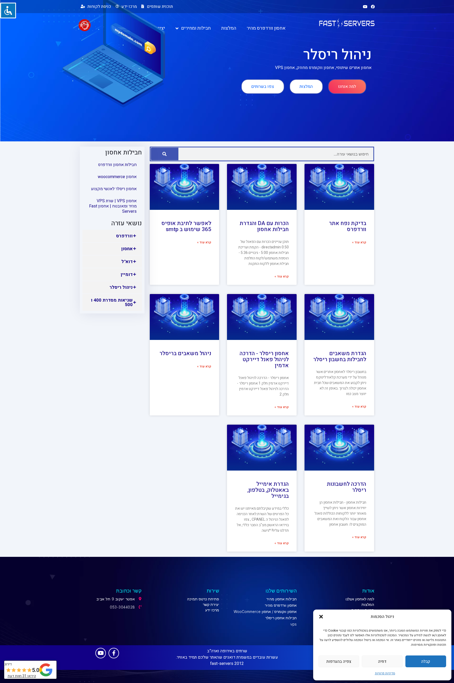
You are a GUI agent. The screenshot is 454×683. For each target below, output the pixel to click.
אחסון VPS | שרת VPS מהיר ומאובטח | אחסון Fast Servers (113, 206)
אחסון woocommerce (117, 177)
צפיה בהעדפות (338, 661)
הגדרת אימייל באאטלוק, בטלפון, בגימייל (268, 490)
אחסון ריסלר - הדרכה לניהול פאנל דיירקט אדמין (264, 359)
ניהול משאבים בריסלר (185, 353)
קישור (107, 664)
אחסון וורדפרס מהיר (266, 28)
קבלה (425, 661)
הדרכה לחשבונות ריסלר (346, 487)
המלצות (228, 28)
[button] (321, 616)
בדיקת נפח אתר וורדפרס (347, 226)
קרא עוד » (359, 242)
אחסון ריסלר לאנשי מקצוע (114, 189)
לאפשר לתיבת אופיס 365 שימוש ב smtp (186, 226)
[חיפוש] (164, 154)
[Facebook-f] (114, 653)
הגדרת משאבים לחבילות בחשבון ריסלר (339, 356)
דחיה (382, 661)
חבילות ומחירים (196, 28)
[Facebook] (373, 6)
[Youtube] (365, 6)
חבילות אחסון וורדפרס (117, 165)
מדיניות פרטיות (385, 673)
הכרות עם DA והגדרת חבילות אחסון (264, 226)
